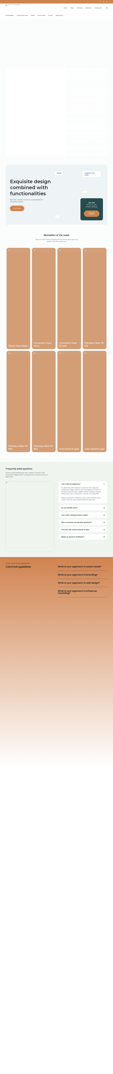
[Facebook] (100, 1)
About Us (89, 8)
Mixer (33, 15)
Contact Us (98, 8)
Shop (72, 8)
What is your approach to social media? (79, 566)
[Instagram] (103, 1)
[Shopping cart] (106, 8)
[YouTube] (106, 1)
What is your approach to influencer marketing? (77, 592)
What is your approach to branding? (78, 574)
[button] (82, 567)
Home (65, 8)
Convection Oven (22, 15)
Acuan (50, 15)
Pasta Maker (10, 15)
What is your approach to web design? (79, 582)
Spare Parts (59, 15)
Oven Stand (41, 15)
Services (80, 8)
